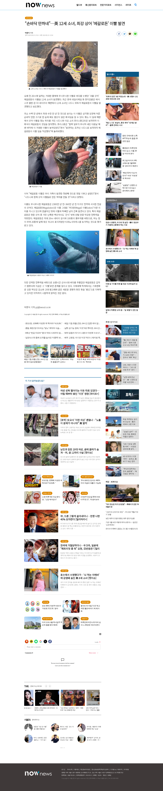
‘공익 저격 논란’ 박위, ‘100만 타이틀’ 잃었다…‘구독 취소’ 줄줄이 (60, 709)
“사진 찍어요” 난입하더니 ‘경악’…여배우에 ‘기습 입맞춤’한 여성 (35, 709)
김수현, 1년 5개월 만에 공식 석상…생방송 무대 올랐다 (67, 740)
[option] (35, 701)
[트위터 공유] (124, 35)
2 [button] (62, 747)
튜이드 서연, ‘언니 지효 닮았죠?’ (67, 728)
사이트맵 (126, 769)
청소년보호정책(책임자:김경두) (100, 769)
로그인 (63, 769)
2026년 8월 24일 (79, 708)
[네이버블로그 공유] (135, 35)
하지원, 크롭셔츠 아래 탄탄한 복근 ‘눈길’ (94, 728)
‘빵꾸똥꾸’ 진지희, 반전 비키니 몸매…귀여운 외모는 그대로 (93, 740)
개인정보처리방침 (85, 769)
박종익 (27, 33)
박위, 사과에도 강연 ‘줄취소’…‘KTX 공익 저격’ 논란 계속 (40, 740)
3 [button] (64, 747)
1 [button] (61, 747)
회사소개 (69, 769)
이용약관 (76, 769)
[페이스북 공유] (119, 35)
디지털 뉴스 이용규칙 (116, 769)
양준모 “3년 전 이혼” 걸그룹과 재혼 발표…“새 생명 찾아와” (40, 729)
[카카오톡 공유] (130, 35)
